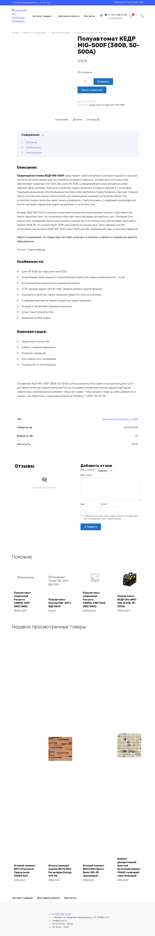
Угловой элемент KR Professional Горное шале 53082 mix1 (25, 870)
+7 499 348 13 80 (117, 16)
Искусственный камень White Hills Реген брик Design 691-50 (60, 870)
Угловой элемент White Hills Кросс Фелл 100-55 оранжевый (93, 870)
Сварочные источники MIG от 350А (120, 419)
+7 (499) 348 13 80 (133, 2)
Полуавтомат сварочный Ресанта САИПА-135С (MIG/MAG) (22, 599)
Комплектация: (34, 152)
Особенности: (33, 147)
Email (104, 504)
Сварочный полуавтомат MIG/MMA (90, 32)
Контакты (89, 16)
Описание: (31, 142)
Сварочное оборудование (34, 32)
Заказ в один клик (92, 89)
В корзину (103, 81)
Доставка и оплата (69, 16)
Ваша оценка (88, 470)
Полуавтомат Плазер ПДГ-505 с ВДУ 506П (59, 603)
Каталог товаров (42, 16)
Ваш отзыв (87, 475)
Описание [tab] (61, 119)
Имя (83, 504)
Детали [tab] (77, 119)
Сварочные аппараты (61, 32)
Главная (15, 32)
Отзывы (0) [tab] (93, 119)
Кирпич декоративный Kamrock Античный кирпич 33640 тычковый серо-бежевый (128, 867)
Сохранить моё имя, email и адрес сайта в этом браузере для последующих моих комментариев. (111, 517)
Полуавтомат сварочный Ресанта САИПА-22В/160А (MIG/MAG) (94, 599)
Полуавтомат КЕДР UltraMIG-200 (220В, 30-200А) (127, 601)
